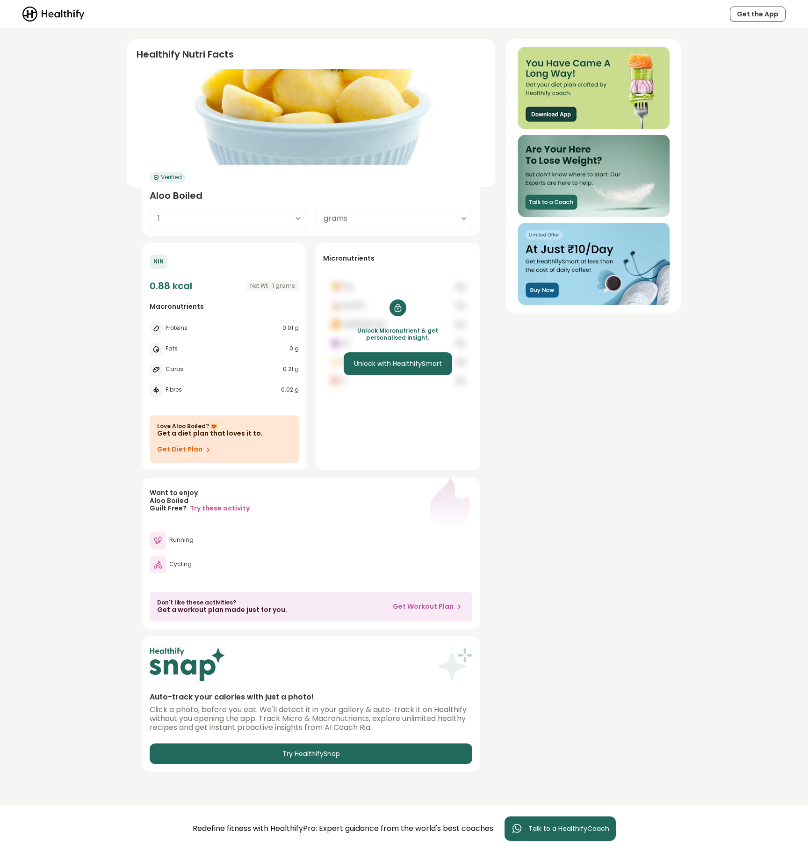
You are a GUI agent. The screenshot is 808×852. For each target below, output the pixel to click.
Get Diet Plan (179, 449)
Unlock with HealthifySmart (398, 363)
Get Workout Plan (423, 606)
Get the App (758, 14)
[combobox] (228, 218)
